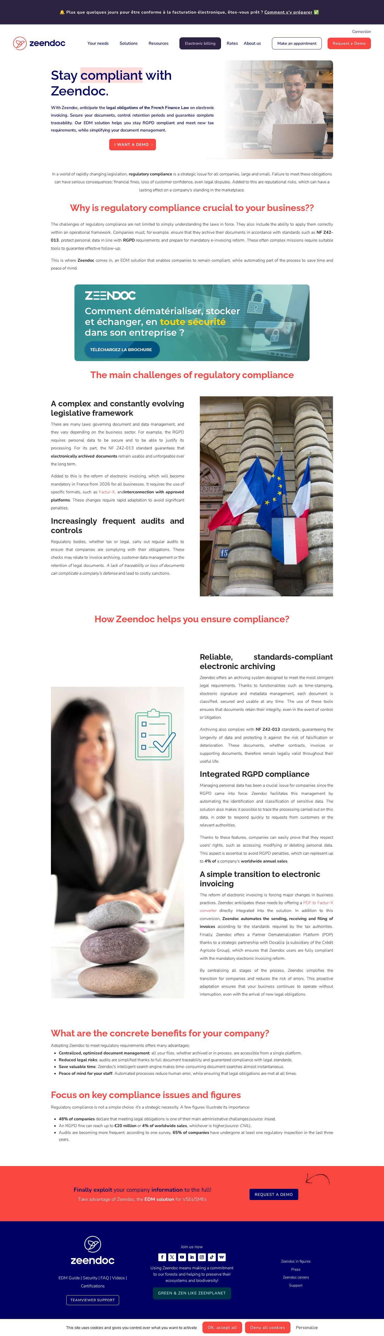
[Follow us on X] (172, 1257)
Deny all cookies (267, 1328)
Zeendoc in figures (296, 1261)
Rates (232, 43)
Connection (361, 31)
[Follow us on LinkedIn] (192, 1257)
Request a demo (274, 1194)
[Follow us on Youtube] (182, 1257)
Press (295, 1269)
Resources (158, 43)
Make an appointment (296, 43)
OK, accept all (222, 1328)
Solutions (129, 43)
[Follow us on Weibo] (222, 1257)
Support (295, 1285)
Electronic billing (200, 43)
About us (252, 43)
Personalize (307, 1328)
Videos (118, 1278)
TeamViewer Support (93, 1300)
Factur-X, (107, 492)
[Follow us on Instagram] (202, 1257)
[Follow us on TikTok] (212, 1257)
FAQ (105, 1278)
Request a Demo (349, 43)
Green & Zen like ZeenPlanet (192, 1293)
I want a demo (131, 144)
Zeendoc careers (296, 1277)
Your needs (98, 43)
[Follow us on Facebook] (162, 1257)
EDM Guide (69, 1278)
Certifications (93, 1286)
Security (90, 1278)
